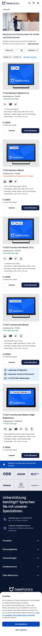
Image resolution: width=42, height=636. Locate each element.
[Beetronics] (10, 3)
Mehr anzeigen (33, 43)
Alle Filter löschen (29, 57)
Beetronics (13, 588)
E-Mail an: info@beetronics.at (19, 525)
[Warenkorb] (33, 3)
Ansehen (12, 130)
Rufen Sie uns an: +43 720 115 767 (20, 518)
